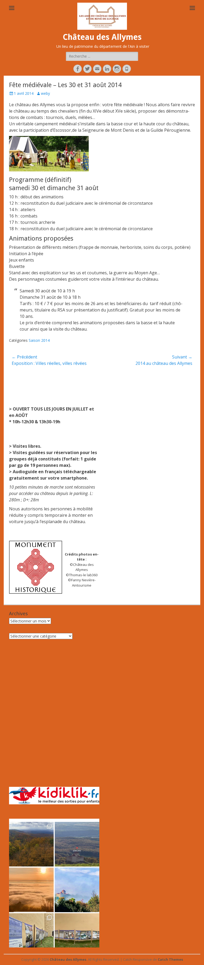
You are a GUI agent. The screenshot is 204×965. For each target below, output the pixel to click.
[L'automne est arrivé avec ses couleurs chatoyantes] (31, 844)
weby (45, 93)
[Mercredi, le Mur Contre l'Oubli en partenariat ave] (77, 935)
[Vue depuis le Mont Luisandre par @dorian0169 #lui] (77, 844)
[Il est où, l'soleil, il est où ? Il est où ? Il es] (77, 890)
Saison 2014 (39, 340)
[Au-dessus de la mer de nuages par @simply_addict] (31, 890)
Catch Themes (170, 959)
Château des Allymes (102, 37)
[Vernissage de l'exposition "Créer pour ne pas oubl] (31, 935)
